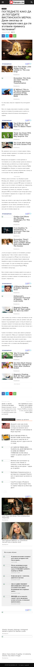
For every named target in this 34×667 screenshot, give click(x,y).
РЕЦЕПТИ (8, 6)
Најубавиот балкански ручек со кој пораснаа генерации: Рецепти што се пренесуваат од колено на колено (21, 475)
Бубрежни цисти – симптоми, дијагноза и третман (20, 577)
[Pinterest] (11, 35)
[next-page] (5, 492)
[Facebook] (3, 35)
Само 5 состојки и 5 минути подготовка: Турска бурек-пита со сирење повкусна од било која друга (21, 484)
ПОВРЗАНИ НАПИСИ (8, 420)
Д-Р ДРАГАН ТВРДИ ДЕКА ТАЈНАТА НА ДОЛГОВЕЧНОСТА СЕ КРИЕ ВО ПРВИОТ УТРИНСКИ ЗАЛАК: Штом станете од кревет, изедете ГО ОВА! (21, 452)
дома (3, 6)
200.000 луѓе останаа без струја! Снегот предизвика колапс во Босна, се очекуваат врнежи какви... (20, 599)
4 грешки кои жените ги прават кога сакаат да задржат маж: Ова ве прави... (21, 558)
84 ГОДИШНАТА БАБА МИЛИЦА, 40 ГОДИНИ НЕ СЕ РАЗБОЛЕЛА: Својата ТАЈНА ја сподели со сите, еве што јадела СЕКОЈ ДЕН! (24, 408)
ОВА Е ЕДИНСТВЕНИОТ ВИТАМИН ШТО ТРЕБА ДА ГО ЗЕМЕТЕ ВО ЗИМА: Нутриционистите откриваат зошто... (20, 587)
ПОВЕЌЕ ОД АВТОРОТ (22, 420)
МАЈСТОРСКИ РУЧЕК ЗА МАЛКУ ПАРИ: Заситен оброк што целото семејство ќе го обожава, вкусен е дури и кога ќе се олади (21, 439)
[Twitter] (7, 35)
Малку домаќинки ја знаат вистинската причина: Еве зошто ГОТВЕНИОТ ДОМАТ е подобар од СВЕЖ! (20, 568)
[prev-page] (3, 492)
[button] (2, 2)
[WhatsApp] (14, 35)
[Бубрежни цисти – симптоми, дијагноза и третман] (6, 578)
